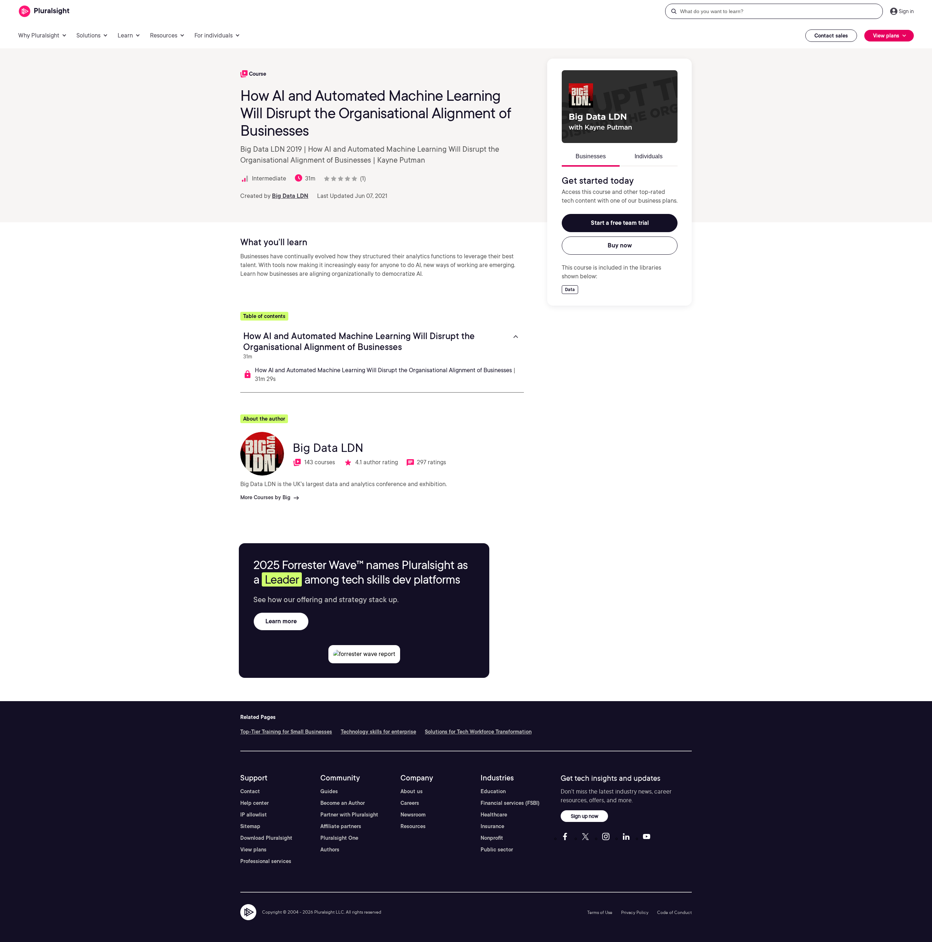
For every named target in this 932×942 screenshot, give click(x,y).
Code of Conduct (674, 912)
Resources (413, 826)
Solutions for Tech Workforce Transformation (478, 732)
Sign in (906, 11)
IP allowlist (253, 815)
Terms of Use (599, 912)
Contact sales (831, 36)
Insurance (492, 826)
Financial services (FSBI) (510, 803)
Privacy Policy (634, 912)
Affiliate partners (340, 826)
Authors (329, 849)
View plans (253, 849)
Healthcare (494, 815)
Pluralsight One (339, 838)
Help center (254, 803)
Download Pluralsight (266, 838)
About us (411, 791)
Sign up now (584, 815)
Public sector (497, 849)
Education (493, 791)
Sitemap (250, 826)
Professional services (265, 861)
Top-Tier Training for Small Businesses (286, 732)
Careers (409, 803)
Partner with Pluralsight (349, 815)
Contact (250, 791)
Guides (329, 791)
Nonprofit (492, 838)
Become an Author (342, 803)
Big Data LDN (290, 195)
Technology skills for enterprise (378, 732)
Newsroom (413, 815)
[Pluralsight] (44, 11)
